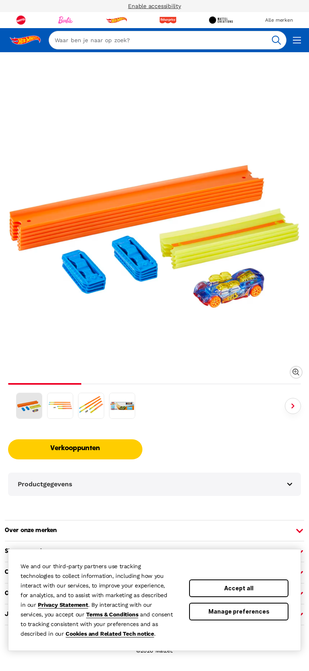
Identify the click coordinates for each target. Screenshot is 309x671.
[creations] (221, 20)
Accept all (238, 588)
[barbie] (65, 20)
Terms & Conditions (112, 614)
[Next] (293, 406)
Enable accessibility (154, 6)
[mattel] (21, 20)
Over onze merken (31, 530)
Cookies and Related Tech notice (110, 633)
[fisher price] (167, 20)
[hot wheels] (116, 20)
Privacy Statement (63, 605)
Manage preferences (239, 611)
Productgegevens (45, 484)
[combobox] (167, 40)
